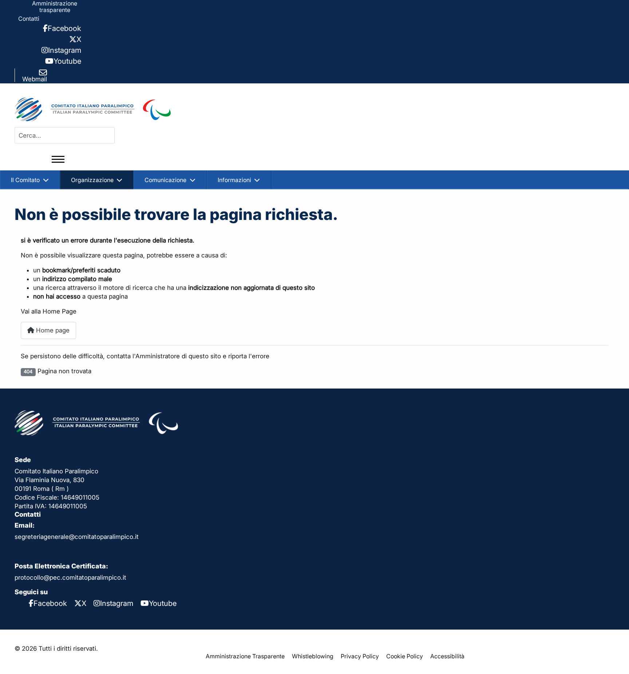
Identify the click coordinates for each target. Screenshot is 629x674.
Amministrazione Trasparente (245, 656)
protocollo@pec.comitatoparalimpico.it (70, 577)
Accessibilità (447, 656)
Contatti (28, 18)
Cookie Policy (404, 656)
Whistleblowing (312, 656)
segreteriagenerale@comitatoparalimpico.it (77, 536)
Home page (52, 330)
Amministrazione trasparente (54, 6)
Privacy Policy (360, 656)
